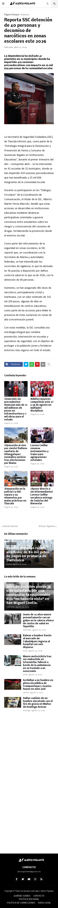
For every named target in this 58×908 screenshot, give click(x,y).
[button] (3, 3)
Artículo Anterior (10, 526)
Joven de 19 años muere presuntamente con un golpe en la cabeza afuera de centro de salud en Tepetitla (38, 620)
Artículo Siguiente (47, 526)
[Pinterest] (37, 364)
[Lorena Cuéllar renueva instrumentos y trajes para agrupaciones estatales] (42, 435)
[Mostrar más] (48, 364)
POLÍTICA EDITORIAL (29, 899)
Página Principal (11, 15)
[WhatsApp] (31, 364)
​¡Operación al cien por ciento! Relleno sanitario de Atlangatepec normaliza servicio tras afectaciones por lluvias (15, 454)
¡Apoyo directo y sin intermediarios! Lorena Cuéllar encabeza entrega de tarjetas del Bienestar (41, 496)
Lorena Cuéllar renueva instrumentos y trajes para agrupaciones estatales (39, 453)
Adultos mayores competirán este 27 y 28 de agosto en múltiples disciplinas (41, 405)
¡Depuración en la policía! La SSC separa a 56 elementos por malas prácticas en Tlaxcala (15, 496)
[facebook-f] (16, 879)
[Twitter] (26, 364)
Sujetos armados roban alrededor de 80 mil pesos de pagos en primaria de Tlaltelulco (28, 554)
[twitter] (22, 879)
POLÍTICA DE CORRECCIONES (21, 903)
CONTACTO (38, 896)
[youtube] (29, 879)
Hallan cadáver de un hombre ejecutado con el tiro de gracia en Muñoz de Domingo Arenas (38, 702)
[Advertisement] (29, 750)
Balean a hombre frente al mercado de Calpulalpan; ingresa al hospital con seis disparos (37, 641)
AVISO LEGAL (44, 903)
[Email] (43, 364)
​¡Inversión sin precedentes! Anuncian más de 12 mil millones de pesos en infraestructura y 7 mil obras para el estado (15, 409)
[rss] (41, 879)
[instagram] (35, 879)
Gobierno (25, 15)
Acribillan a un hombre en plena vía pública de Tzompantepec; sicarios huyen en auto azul (38, 684)
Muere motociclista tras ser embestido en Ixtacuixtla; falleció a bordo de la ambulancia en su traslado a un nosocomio (37, 664)
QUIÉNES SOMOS (22, 896)
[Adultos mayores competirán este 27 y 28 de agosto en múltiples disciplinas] (42, 389)
